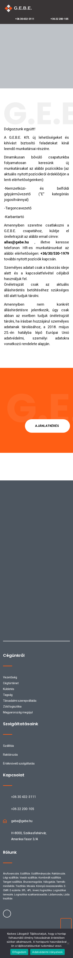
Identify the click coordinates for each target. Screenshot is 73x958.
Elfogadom (19, 952)
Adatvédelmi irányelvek (47, 952)
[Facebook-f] (7, 914)
